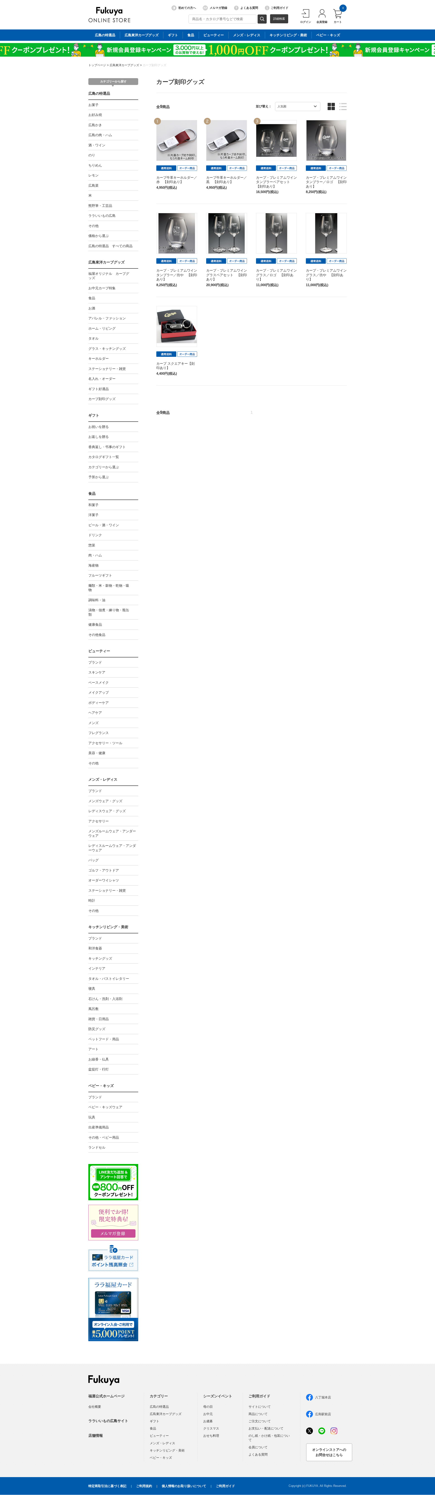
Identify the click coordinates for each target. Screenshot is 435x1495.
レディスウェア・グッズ (107, 811)
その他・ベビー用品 (103, 1137)
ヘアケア (95, 713)
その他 (93, 226)
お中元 (208, 1414)
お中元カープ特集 (102, 288)
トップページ (97, 65)
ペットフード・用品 (103, 1039)
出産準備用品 (98, 1127)
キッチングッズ (100, 958)
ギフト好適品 (98, 389)
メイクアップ (98, 692)
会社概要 (94, 1406)
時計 (91, 900)
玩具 (91, 1117)
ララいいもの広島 (102, 215)
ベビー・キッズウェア (105, 1107)
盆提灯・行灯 (98, 1069)
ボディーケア (98, 703)
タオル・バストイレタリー (108, 979)
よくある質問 (249, 8)
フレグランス (98, 733)
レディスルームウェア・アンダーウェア (112, 848)
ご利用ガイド (279, 8)
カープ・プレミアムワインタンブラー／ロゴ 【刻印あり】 (326, 182)
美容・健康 (96, 753)
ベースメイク (98, 682)
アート (93, 1049)
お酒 (91, 308)
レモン (93, 175)
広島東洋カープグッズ (142, 35)
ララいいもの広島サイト (108, 1421)
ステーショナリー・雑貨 (107, 369)
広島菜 (93, 185)
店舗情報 (95, 1435)
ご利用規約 (144, 1486)
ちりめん (95, 165)
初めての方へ (187, 8)
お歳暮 (208, 1421)
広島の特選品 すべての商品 (110, 246)
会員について (258, 1447)
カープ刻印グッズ (154, 65)
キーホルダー (98, 358)
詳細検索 (279, 18)
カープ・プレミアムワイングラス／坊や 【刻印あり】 (326, 274)
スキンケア (96, 672)
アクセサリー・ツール (105, 743)
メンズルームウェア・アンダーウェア (112, 833)
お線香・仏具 (98, 1059)
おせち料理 (211, 1435)
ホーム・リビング (102, 328)
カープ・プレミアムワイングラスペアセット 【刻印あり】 (226, 274)
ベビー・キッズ (328, 35)
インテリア (96, 968)
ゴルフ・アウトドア (103, 870)
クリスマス (211, 1428)
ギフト (173, 35)
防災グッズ (96, 1029)
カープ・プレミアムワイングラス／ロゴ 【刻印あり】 (276, 274)
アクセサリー (98, 821)
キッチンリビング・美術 (288, 35)
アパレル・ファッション (107, 318)
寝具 (91, 988)
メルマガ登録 (218, 8)
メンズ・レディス (246, 35)
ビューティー (213, 35)
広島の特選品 (105, 35)
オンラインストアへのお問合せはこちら (329, 1452)
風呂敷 (93, 1009)
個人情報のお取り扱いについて (184, 1486)
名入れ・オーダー (102, 379)
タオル (93, 338)
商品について (258, 1414)
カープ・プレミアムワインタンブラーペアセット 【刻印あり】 (276, 182)
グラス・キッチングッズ (107, 348)
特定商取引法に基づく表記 (107, 1486)
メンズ (93, 723)
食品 (190, 35)
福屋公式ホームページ (106, 1396)
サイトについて (260, 1406)
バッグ (93, 860)
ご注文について (260, 1421)
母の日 (208, 1406)
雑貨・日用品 (98, 1019)
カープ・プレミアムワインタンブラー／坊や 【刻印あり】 (176, 274)
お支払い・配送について (266, 1428)
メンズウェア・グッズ (105, 801)
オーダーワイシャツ (103, 880)
